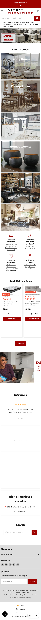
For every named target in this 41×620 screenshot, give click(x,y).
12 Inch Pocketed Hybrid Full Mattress (11, 303)
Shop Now (20, 343)
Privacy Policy (24, 590)
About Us (14, 590)
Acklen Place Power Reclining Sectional (32, 303)
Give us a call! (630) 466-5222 (30, 247)
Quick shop (11, 314)
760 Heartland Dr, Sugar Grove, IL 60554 (30, 267)
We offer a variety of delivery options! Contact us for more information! (11, 247)
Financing (33, 590)
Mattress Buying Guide (22, 593)
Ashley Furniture (7, 306)
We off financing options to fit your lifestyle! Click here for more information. (11, 268)
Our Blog (35, 595)
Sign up (32, 581)
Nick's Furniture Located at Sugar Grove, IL (17, 595)
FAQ (11, 593)
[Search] (37, 18)
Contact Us (6, 590)
